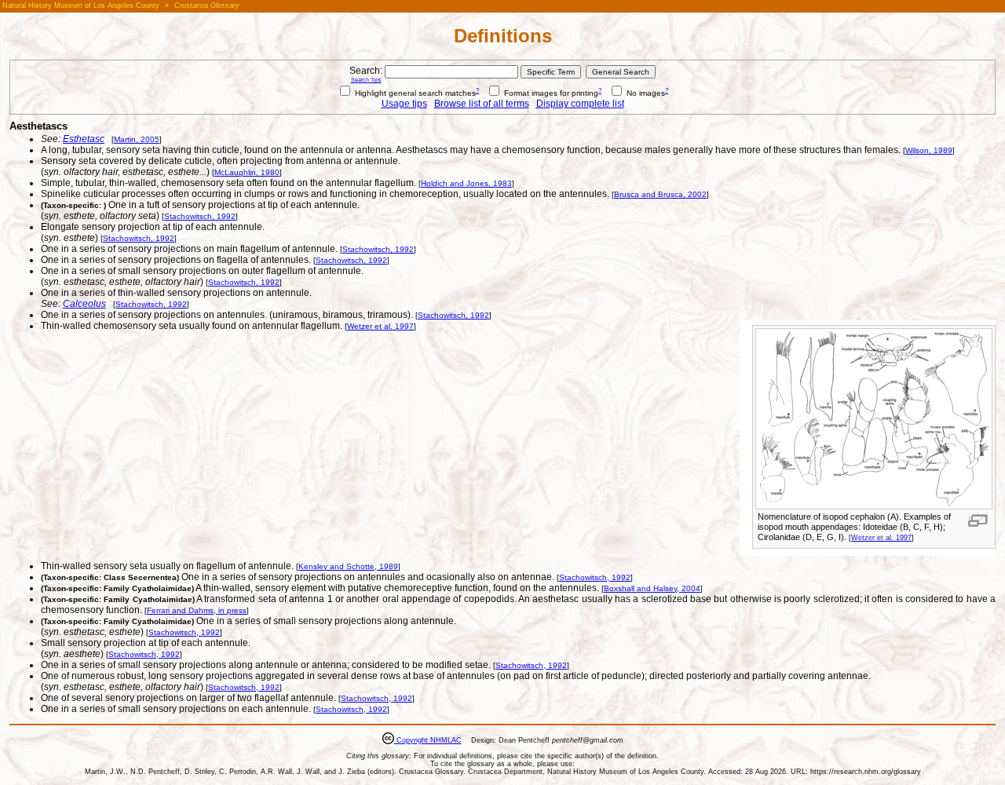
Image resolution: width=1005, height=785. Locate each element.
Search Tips (366, 79)
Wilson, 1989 (928, 150)
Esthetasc (83, 138)
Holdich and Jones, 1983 (466, 183)
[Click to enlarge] (873, 506)
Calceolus (84, 303)
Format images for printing (550, 93)
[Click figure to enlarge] (978, 520)
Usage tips (404, 103)
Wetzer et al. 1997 (881, 538)
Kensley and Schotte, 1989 (348, 566)
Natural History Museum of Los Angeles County (80, 5)
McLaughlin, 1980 (247, 172)
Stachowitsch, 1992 (200, 216)
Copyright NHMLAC (428, 740)
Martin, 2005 (136, 139)
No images (644, 93)
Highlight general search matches (414, 93)
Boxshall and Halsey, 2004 (652, 588)
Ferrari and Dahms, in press (197, 610)
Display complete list (580, 103)
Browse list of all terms (481, 103)
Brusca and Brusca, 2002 (660, 194)
